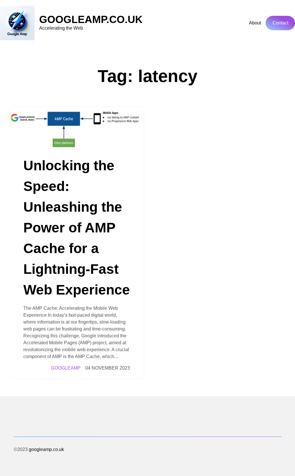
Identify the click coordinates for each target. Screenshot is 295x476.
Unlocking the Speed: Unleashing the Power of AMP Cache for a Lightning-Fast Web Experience (76, 227)
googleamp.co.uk (91, 19)
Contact (280, 22)
